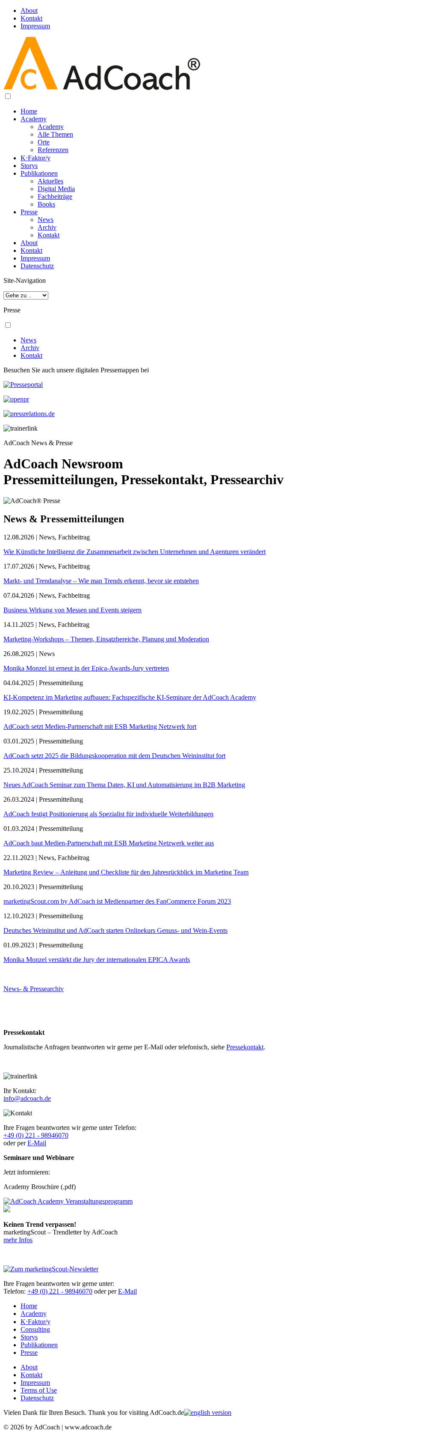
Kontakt (31, 18)
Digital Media (56, 188)
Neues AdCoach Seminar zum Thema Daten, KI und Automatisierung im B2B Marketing (124, 784)
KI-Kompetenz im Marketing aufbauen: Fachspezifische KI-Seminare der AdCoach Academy (129, 697)
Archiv (47, 227)
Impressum (35, 26)
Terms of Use (39, 1390)
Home (29, 111)
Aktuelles (50, 181)
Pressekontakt (244, 1047)
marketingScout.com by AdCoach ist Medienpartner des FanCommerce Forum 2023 (117, 901)
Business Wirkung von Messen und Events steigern (72, 610)
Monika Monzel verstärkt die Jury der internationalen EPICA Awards (96, 959)
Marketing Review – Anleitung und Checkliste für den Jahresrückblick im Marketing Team (126, 872)
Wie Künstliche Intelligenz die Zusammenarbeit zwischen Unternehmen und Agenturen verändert (134, 551)
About (29, 10)
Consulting (35, 1329)
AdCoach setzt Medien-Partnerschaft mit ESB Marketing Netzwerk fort (99, 726)
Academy (34, 119)
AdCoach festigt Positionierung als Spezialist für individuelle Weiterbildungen (108, 814)
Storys (29, 165)
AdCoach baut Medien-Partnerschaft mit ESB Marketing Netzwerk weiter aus (108, 843)
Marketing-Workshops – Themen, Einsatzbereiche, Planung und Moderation (106, 639)
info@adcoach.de (27, 1098)
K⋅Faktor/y (35, 158)
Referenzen (53, 149)
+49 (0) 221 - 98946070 (35, 1135)
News (45, 219)
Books (46, 204)
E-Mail (36, 1143)
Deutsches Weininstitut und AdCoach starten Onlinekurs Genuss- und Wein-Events (115, 930)
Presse (29, 212)
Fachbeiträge (55, 196)
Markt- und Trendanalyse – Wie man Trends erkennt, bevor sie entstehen (101, 580)
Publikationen (39, 173)
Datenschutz (37, 266)
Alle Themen (55, 134)
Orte (44, 142)
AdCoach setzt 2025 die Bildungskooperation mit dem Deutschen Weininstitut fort (114, 755)
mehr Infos (18, 1239)
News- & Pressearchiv (33, 988)
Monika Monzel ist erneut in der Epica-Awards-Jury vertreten (86, 668)
